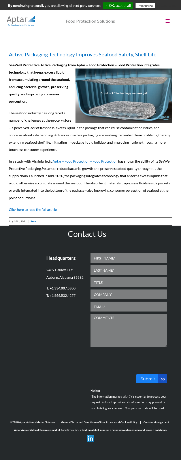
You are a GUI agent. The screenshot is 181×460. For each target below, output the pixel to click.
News (33, 221)
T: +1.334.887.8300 (60, 288)
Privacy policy (166, 5)
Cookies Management (156, 422)
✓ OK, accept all (118, 5)
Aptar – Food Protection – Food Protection (85, 161)
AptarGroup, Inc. (69, 429)
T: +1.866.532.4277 (60, 295)
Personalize (145, 5)
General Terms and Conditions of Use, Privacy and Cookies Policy (99, 422)
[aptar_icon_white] (21, 17)
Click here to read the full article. (33, 209)
